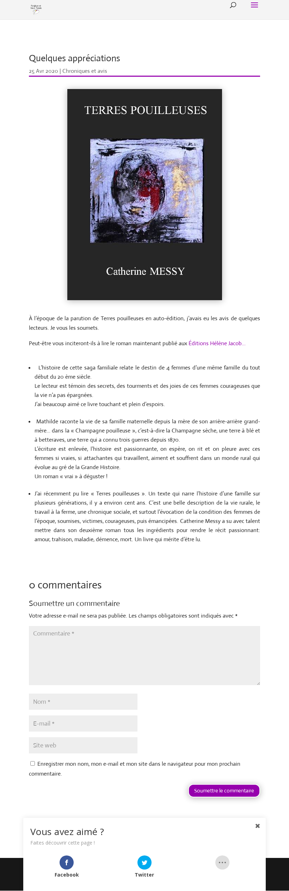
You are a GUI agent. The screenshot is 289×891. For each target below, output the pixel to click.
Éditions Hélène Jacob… (217, 343)
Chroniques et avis (84, 71)
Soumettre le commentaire (224, 790)
